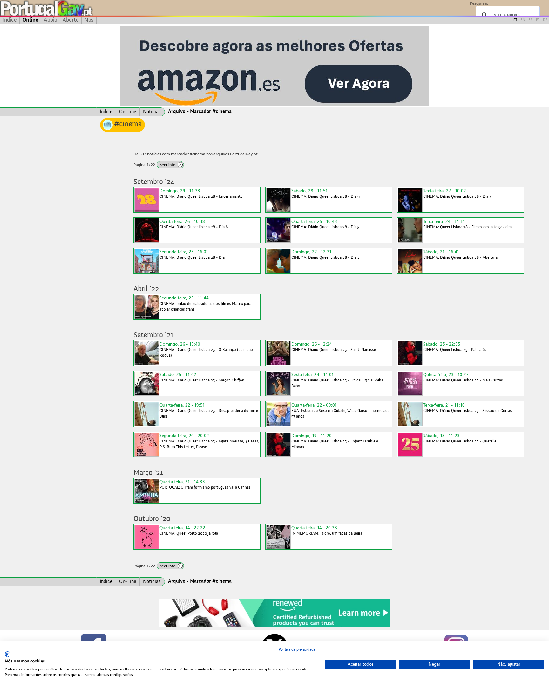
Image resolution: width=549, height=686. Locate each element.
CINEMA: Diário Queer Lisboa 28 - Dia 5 (325, 224)
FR (537, 20)
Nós (89, 20)
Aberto (71, 20)
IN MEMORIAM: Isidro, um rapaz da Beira (326, 530)
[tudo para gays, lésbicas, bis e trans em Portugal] (63, 8)
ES (530, 20)
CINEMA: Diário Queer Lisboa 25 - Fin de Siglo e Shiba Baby (337, 380)
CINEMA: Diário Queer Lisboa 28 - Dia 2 (325, 254)
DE (545, 20)
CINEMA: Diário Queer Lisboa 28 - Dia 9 (325, 193)
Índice (10, 20)
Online (30, 20)
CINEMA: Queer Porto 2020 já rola (188, 530)
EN (523, 20)
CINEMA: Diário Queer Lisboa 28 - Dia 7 (457, 193)
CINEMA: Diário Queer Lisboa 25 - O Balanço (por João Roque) (206, 349)
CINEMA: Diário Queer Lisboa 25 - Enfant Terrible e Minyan (334, 441)
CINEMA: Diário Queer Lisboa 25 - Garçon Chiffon (201, 377)
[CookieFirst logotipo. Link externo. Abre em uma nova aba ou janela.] (7, 654)
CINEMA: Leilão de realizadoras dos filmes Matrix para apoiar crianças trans (205, 303)
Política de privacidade (297, 649)
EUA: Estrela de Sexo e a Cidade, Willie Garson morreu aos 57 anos (340, 410)
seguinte (170, 164)
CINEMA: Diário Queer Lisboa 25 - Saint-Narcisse (333, 346)
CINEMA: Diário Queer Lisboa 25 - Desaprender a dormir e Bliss (208, 410)
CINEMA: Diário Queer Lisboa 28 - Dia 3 (193, 254)
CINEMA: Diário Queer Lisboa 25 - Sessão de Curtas (467, 407)
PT (515, 20)
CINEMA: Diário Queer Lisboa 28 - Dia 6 (193, 224)
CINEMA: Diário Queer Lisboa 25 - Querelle (459, 438)
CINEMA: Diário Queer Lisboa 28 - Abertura (460, 254)
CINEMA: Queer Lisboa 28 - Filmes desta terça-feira (467, 224)
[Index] (48, 111)
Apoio (50, 20)
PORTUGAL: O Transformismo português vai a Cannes (205, 484)
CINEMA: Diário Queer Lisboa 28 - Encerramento (201, 193)
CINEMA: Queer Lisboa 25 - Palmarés (454, 346)
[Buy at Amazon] (274, 626)
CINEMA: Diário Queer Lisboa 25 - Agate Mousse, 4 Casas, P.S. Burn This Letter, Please (209, 441)
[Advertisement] (48, 156)
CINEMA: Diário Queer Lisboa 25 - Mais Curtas (463, 377)
